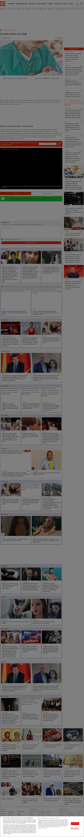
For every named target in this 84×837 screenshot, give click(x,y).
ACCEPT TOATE (75, 823)
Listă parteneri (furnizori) (42, 828)
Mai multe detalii (22, 823)
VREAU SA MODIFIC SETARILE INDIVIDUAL (75, 828)
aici (6, 830)
